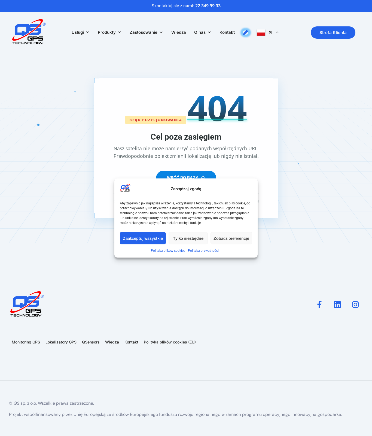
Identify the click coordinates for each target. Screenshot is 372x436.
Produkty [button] (107, 32)
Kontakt (227, 32)
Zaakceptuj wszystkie (143, 238)
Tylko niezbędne (188, 238)
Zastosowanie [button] (143, 32)
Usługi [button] (78, 32)
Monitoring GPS (26, 342)
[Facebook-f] (319, 304)
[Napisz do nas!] (245, 32)
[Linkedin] (337, 304)
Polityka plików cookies (168, 251)
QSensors (91, 342)
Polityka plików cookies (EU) (170, 342)
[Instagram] (355, 304)
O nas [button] (200, 32)
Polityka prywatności (203, 251)
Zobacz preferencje (231, 238)
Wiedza (178, 32)
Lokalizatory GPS (61, 342)
